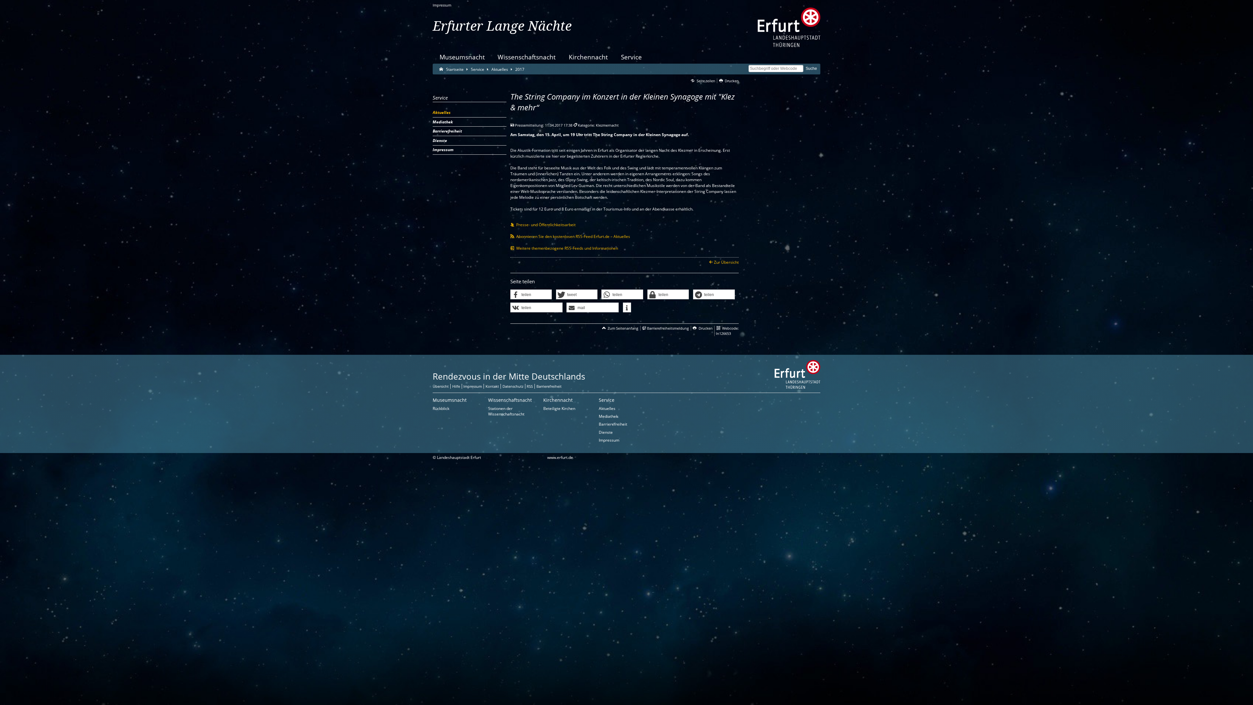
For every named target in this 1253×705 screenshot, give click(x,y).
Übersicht (441, 386)
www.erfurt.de (560, 457)
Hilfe (456, 386)
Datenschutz (513, 386)
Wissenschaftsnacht (527, 57)
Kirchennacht (588, 57)
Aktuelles (607, 408)
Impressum (442, 5)
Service (631, 57)
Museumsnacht (462, 57)
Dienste (606, 432)
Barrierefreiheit (549, 386)
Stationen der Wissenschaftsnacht (506, 411)
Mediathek (608, 416)
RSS (530, 386)
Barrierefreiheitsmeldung (668, 328)
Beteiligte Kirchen (559, 408)
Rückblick (441, 408)
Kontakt (492, 386)
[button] (531, 295)
